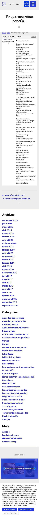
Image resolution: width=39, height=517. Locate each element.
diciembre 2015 (9, 299)
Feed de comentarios (12, 438)
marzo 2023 (8, 246)
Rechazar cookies (26, 509)
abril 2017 (6, 282)
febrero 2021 (8, 263)
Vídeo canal (19, 454)
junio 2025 (7, 223)
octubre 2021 (8, 256)
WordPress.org (9, 442)
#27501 (33, 37)
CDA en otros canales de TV (15, 334)
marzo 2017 (7, 286)
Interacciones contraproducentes (18, 367)
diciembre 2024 (9, 243)
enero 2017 (7, 289)
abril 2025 (7, 230)
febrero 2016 (8, 296)
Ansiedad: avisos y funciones (15, 328)
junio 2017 (7, 276)
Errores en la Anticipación (14, 347)
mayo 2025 (7, 227)
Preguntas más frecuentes (14, 390)
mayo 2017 (7, 279)
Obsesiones (7, 380)
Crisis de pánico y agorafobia (16, 337)
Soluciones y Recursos (12, 409)
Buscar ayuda (8, 331)
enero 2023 (7, 253)
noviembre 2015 (9, 302)
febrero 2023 (8, 250)
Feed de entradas (10, 435)
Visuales (6, 419)
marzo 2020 (8, 269)
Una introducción (10, 416)
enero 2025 (7, 240)
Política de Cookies (20, 505)
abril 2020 (7, 266)
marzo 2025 (8, 233)
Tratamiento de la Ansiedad (15, 413)
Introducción (8, 370)
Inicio (4, 33)
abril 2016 (6, 292)
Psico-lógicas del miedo (13, 400)
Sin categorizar (9, 406)
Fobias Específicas (11, 360)
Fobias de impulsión (11, 357)
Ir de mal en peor (10, 373)
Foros (8, 33)
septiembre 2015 (10, 305)
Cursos (5, 341)
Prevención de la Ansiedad (14, 393)
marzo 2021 (7, 259)
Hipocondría (8, 364)
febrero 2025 (8, 237)
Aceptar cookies (9, 509)
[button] (11, 4)
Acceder (6, 432)
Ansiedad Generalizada (13, 318)
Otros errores (8, 383)
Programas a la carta (12, 396)
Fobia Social (7, 354)
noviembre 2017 (9, 273)
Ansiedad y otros (10, 324)
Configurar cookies (10, 513)
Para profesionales (11, 387)
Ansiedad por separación (14, 321)
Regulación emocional (12, 403)
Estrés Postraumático (12, 351)
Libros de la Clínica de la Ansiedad (18, 377)
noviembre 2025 (10, 220)
